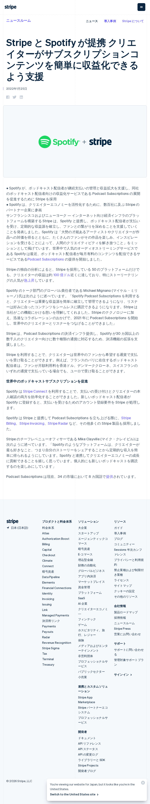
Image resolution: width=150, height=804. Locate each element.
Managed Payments (55, 615)
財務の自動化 (87, 565)
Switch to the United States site (73, 794)
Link (45, 610)
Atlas (45, 533)
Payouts (47, 632)
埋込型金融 (85, 560)
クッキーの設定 (124, 591)
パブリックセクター (91, 671)
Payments (49, 626)
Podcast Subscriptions (46, 259)
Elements (48, 582)
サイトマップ (123, 585)
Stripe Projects (88, 765)
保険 (81, 640)
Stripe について (133, 21)
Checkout (48, 555)
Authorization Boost (55, 539)
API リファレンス (89, 743)
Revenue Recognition (56, 643)
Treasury (48, 664)
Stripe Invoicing (32, 423)
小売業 (82, 677)
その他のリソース (126, 596)
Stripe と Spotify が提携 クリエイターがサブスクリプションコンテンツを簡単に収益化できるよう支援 (72, 59)
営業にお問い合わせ (127, 634)
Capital (47, 550)
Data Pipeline (51, 577)
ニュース (92, 21)
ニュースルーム (18, 20)
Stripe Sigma (50, 648)
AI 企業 (82, 603)
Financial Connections (56, 588)
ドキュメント (87, 738)
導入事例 (110, 21)
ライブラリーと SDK (91, 760)
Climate (47, 560)
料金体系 (48, 528)
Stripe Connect (35, 391)
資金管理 (84, 587)
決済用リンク (51, 621)
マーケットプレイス (91, 582)
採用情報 (120, 618)
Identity (47, 593)
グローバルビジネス (91, 571)
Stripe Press (122, 628)
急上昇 (29, 280)
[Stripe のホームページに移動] (11, 521)
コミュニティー (124, 544)
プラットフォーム (90, 592)
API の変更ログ (88, 754)
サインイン (121, 674)
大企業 (82, 528)
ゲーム (82, 625)
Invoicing (48, 599)
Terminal (48, 659)
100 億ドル (62, 274)
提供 (109, 476)
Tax (44, 653)
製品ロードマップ (126, 612)
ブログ (118, 539)
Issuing (47, 604)
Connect (48, 566)
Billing (46, 544)
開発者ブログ (87, 771)
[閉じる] (142, 783)
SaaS (81, 598)
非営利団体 (85, 656)
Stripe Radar (58, 423)
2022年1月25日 (16, 88)
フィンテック (87, 619)
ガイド (118, 528)
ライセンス (121, 580)
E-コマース (85, 554)
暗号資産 (48, 571)
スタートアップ (88, 533)
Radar (46, 637)
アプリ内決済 (87, 576)
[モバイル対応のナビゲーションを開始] (141, 7)
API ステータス (88, 749)
